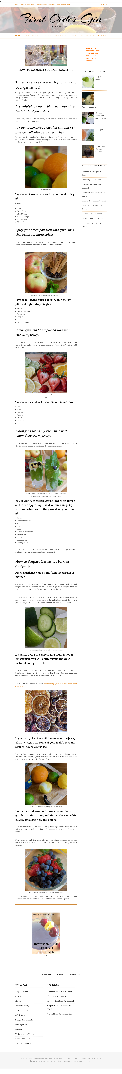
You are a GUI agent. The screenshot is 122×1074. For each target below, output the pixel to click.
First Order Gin (61, 18)
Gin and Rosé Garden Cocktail (94, 201)
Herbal (18, 1001)
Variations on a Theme (24, 1034)
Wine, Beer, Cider (22, 1038)
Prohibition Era (21, 1010)
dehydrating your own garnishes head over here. (46, 685)
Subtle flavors (21, 1015)
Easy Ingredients (22, 991)
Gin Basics (23, 4)
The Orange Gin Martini (91, 179)
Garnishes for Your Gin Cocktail (45, 4)
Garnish (18, 996)
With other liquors (23, 1043)
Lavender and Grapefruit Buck (59, 991)
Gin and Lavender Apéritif (92, 214)
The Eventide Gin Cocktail (93, 218)
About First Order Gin (63, 4)
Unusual (18, 1029)
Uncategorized (21, 1024)
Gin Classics (30, 4)
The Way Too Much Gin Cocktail (60, 1001)
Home (17, 4)
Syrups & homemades (24, 1020)
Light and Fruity (22, 1005)
